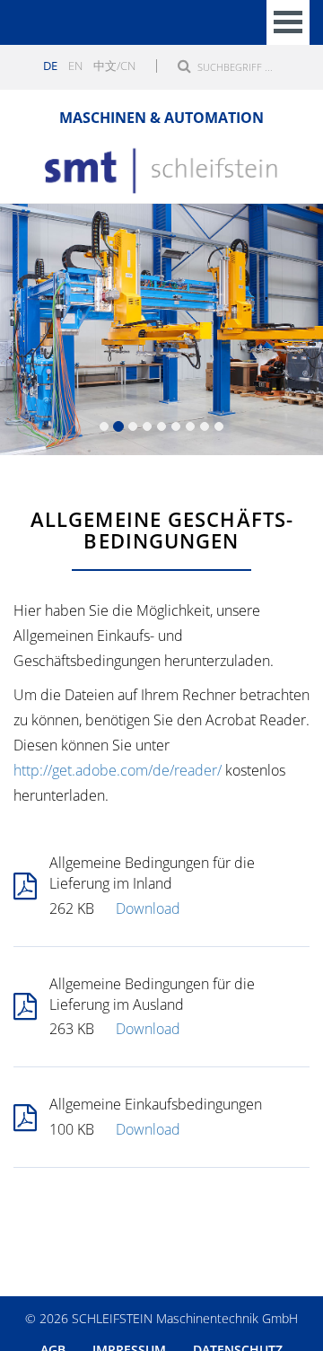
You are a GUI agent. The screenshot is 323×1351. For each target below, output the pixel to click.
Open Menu (288, 22)
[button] (24, 329)
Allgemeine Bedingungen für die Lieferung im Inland (152, 873)
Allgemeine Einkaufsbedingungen (155, 1104)
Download (148, 908)
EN (75, 65)
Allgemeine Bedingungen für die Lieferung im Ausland (152, 994)
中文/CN (114, 65)
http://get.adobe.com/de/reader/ (117, 770)
